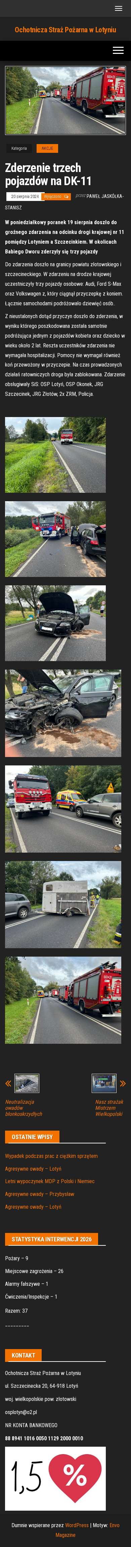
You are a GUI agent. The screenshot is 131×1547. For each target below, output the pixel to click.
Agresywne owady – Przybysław (39, 1194)
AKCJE (47, 148)
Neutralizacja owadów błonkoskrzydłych (23, 1108)
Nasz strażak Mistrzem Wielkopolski (109, 1108)
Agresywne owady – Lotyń (33, 1169)
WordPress (77, 1525)
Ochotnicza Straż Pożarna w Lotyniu (65, 30)
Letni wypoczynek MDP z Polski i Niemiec (50, 1181)
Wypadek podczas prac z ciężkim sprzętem (51, 1156)
